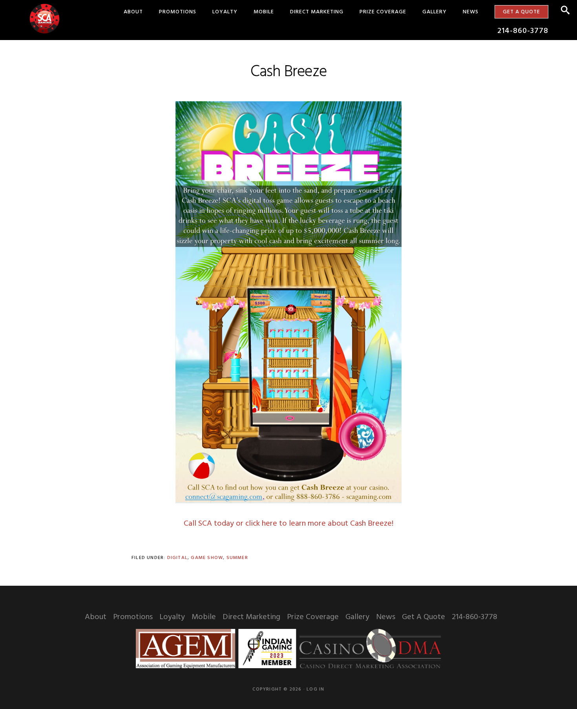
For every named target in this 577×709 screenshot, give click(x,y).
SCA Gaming (44, 18)
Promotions (133, 617)
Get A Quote (423, 617)
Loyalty (172, 617)
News (385, 617)
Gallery (357, 617)
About (95, 617)
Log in (315, 689)
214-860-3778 (474, 617)
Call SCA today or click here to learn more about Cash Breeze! (288, 523)
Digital (177, 558)
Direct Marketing (251, 617)
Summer (237, 558)
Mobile (204, 617)
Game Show (207, 558)
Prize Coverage (313, 617)
